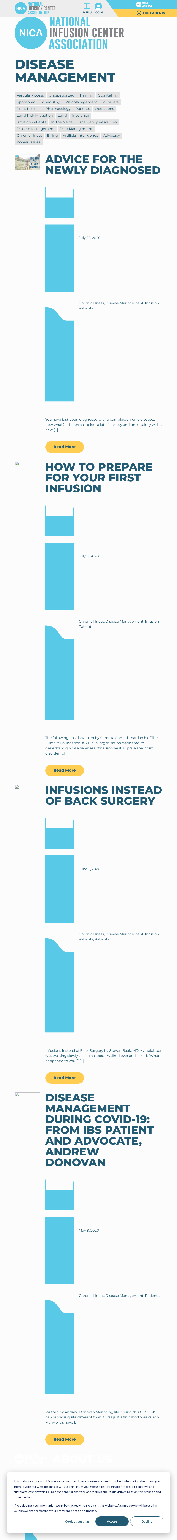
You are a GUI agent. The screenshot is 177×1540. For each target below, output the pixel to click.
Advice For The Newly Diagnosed (103, 165)
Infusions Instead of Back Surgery (103, 795)
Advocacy (111, 135)
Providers (110, 102)
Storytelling (108, 95)
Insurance (80, 115)
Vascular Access (30, 95)
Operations (104, 109)
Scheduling (50, 102)
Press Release (29, 109)
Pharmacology (58, 109)
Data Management (76, 129)
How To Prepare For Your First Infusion (99, 477)
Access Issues (28, 142)
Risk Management (81, 102)
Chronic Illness (29, 135)
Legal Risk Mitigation (35, 115)
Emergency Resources (97, 122)
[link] (144, 4)
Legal (62, 115)
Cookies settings (77, 1521)
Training (86, 95)
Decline (146, 1521)
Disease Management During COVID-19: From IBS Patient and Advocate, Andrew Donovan (99, 1130)
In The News (62, 122)
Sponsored (26, 102)
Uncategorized (61, 95)
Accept (112, 1521)
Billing (52, 135)
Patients (83, 109)
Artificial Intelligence (80, 135)
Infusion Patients (31, 122)
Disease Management (36, 129)
